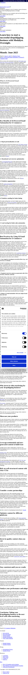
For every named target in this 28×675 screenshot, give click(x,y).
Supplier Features (7, 644)
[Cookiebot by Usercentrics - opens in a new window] (20, 309)
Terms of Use (6, 673)
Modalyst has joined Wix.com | (14, 1)
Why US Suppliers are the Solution (11, 664)
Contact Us (5, 658)
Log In (7, 6)
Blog (1, 662)
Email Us (5, 659)
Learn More (2, 16)
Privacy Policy (6, 671)
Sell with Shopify (7, 634)
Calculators (5, 655)
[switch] (24, 338)
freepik (24, 510)
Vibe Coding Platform (8, 638)
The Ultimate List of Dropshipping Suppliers (13, 665)
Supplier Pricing (6, 650)
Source (7, 156)
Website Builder (6, 635)
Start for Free (3, 6)
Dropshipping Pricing (8, 649)
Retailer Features (6, 643)
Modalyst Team (16, 56)
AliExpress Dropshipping (8, 667)
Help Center (5, 657)
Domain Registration (7, 637)
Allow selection (14, 361)
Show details (20, 352)
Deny (14, 365)
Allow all (14, 357)
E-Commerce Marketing (9, 628)
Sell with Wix (6, 633)
